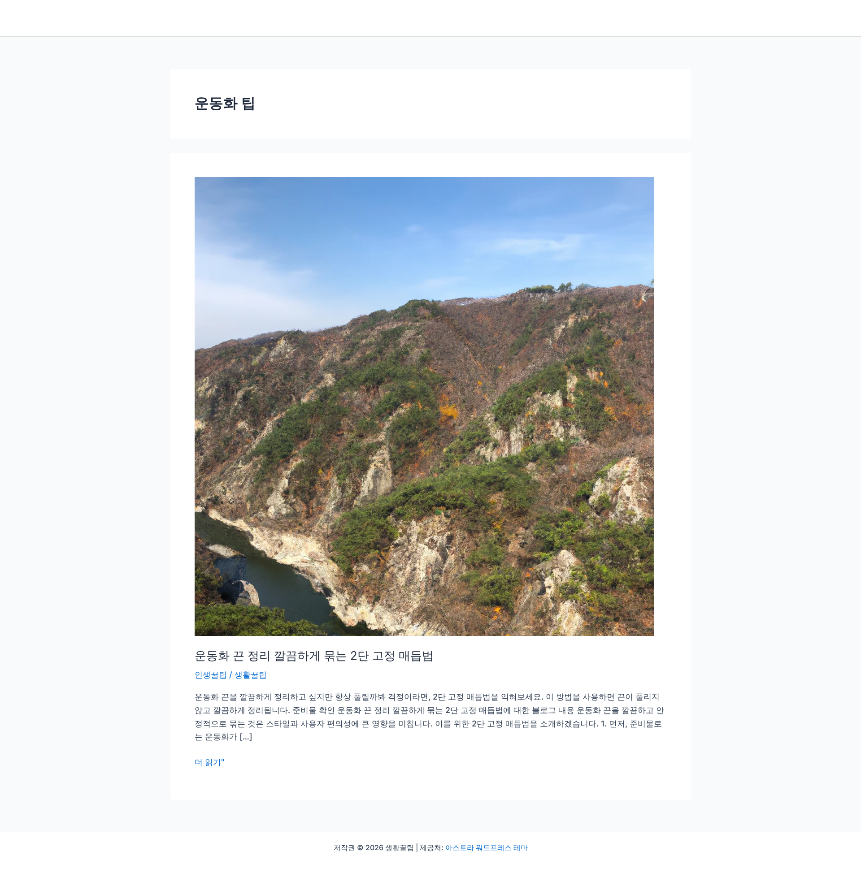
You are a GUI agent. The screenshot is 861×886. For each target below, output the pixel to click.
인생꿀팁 (211, 674)
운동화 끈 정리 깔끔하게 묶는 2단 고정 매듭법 (314, 655)
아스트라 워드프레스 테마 (486, 847)
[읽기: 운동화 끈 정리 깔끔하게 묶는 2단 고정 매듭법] (424, 406)
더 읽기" (209, 763)
